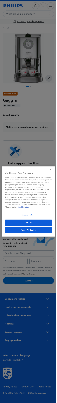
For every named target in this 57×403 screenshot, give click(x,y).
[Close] (49, 169)
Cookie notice (23, 207)
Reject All (27, 222)
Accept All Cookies (27, 230)
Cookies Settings (27, 215)
